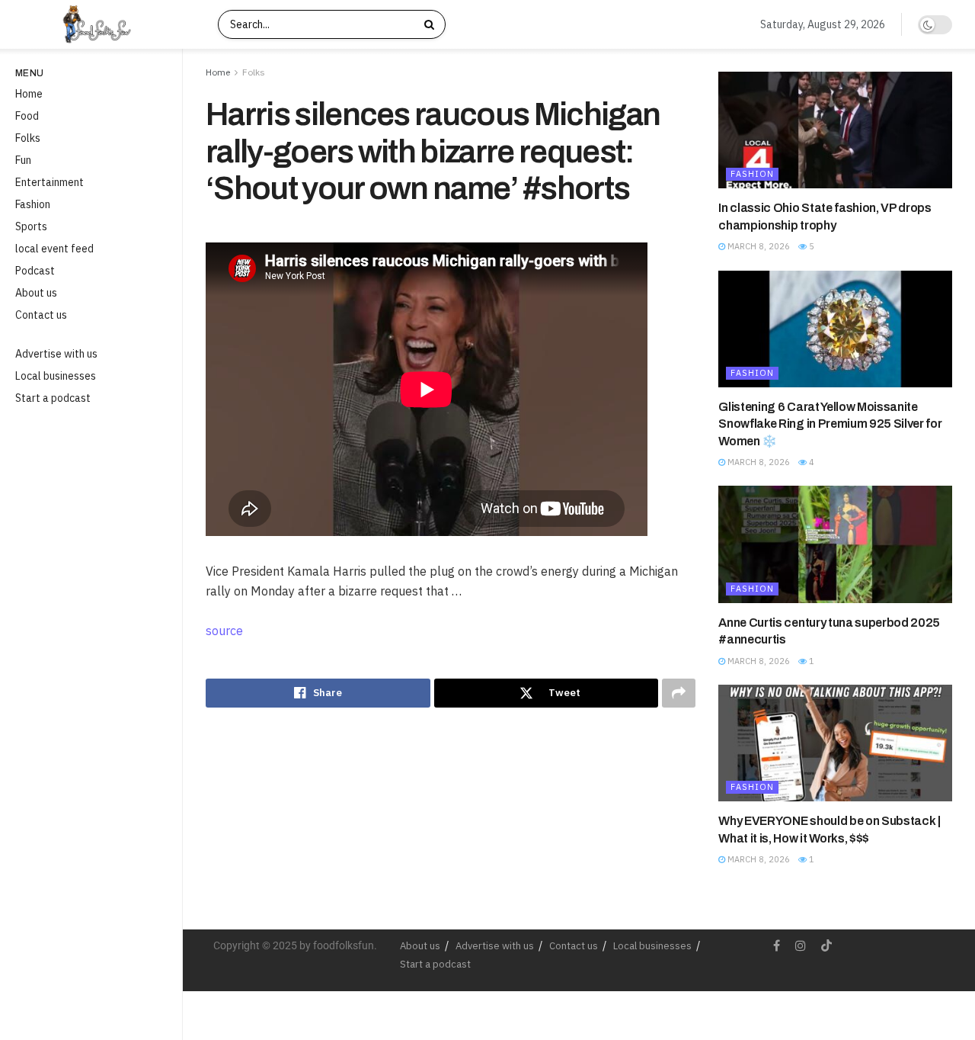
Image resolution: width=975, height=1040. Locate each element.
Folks (27, 138)
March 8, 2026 (757, 246)
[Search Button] (431, 24)
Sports (31, 226)
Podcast (35, 271)
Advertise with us (56, 354)
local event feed (54, 248)
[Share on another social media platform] (678, 693)
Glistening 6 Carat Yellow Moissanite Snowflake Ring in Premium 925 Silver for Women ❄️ (829, 424)
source (224, 630)
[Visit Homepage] (110, 24)
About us (36, 293)
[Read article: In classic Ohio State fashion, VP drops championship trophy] (835, 130)
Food (27, 116)
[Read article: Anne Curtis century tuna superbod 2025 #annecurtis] (835, 544)
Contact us (41, 315)
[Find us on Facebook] (776, 946)
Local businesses (55, 376)
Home (29, 94)
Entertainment (49, 182)
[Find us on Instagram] (800, 946)
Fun (23, 160)
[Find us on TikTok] (826, 946)
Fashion (32, 204)
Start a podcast (53, 398)
